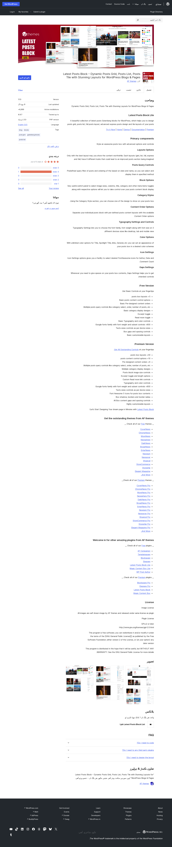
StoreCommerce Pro (141, 520)
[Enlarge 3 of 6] (120, 668)
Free (143, 424)
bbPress (34, 815)
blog (20, 130)
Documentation (138, 129)
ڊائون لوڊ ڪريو (25, 78)
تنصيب (128, 90)
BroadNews (145, 447)
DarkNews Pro (144, 499)
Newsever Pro (144, 513)
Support (97, 812)
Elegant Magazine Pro (140, 527)
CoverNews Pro (143, 485)
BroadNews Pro (143, 503)
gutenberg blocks (33, 135)
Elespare (146, 561)
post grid (22, 135)
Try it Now (110, 129)
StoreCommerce (143, 464)
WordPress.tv (94, 819)
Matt (35, 812)
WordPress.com (31, 808)
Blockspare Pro (143, 583)
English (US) (22, 125)
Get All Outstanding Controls (126, 349)
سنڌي (138, 832)
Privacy (160, 819)
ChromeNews (144, 433)
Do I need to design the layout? (140, 757)
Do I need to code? (145, 743)
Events (66, 812)
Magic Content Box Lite (140, 568)
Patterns (128, 819)
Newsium (146, 454)
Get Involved (64, 808)
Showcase (127, 808)
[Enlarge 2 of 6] (151, 690)
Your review (54, 188)
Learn (98, 808)
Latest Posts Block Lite (140, 565)
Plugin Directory (156, 12)
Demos (127, 129)
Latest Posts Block (145, 409)
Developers (95, 815)
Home (119, 129)
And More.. (145, 475)
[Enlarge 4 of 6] (120, 687)
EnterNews (145, 450)
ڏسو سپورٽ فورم (52, 208)
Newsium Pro (144, 510)
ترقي (119, 90)
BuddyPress (32, 819)
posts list (22, 139)
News (160, 812)
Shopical (146, 461)
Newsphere (145, 440)
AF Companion (144, 551)
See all (21, 188)
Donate (65, 815)
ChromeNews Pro (142, 489)
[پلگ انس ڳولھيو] (137, 20)
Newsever (146, 457)
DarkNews (145, 443)
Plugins (129, 815)
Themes (128, 812)
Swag (66, 819)
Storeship (146, 468)
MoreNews (145, 436)
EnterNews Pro (143, 506)
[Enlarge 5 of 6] (91, 668)
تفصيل (148, 90)
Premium (150, 129)
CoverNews (145, 429)
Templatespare (144, 554)
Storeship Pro (144, 524)
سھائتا (20, 90)
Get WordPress (11, 4)
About (160, 808)
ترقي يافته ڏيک (53, 146)
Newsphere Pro (143, 496)
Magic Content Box (141, 593)
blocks (26, 130)
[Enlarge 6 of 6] (91, 680)
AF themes (131, 81)
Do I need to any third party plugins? (138, 750)
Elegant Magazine (142, 471)
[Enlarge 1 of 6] (151, 668)
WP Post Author (143, 572)
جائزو (139, 90)
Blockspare (145, 558)
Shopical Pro (144, 517)
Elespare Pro (144, 586)
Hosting (160, 815)
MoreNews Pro (143, 492)
